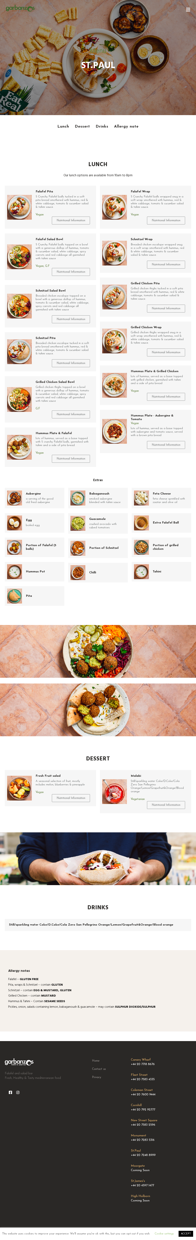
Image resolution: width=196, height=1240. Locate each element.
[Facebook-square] (10, 1092)
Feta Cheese (162, 493)
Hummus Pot (35, 571)
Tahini (157, 571)
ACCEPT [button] (186, 1234)
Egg (29, 520)
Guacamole (97, 519)
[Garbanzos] (20, 8)
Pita (29, 596)
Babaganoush (99, 493)
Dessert (98, 758)
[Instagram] (18, 1092)
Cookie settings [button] (164, 1233)
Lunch (98, 164)
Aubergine (33, 493)
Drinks (98, 907)
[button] (71, 220)
